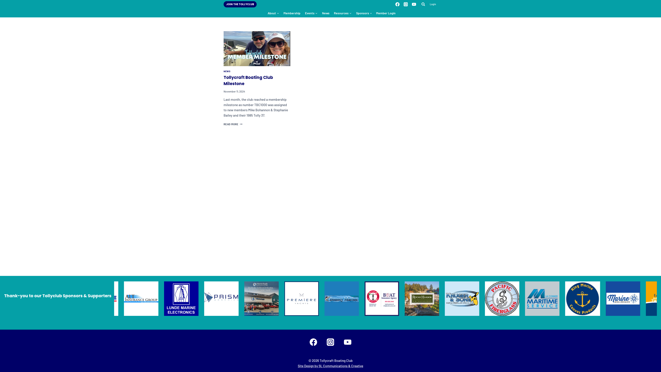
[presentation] (257, 48)
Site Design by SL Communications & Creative (330, 366)
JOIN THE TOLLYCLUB (240, 4)
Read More (233, 124)
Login (433, 4)
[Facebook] (397, 4)
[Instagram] (406, 4)
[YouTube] (414, 4)
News (325, 13)
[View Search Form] (423, 4)
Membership (292, 13)
